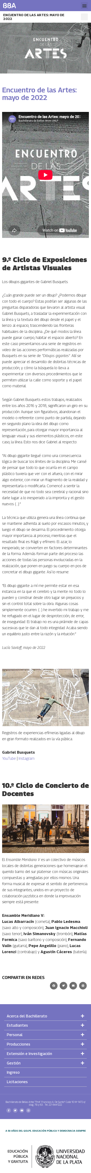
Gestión (14, 1063)
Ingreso (13, 1072)
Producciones (18, 1044)
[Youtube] (21, 1110)
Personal (14, 1035)
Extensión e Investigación (29, 1053)
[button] (84, 5)
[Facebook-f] (8, 1110)
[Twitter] (15, 1110)
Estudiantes (17, 1025)
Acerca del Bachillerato (27, 1016)
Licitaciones (17, 1082)
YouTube (9, 758)
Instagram (26, 758)
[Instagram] (28, 1110)
